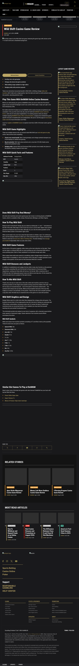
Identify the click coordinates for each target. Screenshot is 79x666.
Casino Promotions (39, 75)
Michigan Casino (32, 604)
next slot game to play (43, 132)
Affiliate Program (32, 620)
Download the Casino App (58, 10)
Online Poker (8, 612)
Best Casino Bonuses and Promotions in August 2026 (30, 532)
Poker (44, 5)
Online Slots (7, 608)
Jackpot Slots (8, 610)
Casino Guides (11, 525)
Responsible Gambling (9, 587)
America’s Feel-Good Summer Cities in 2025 (66, 531)
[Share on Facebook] (17, 448)
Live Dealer (7, 606)
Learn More (25, 19)
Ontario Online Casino (9, 614)
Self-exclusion (55, 620)
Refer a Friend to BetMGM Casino (59, 610)
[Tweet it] (7, 448)
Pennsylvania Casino (33, 610)
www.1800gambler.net (34, 634)
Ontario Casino (32, 608)
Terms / (66, 630)
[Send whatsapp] (37, 448)
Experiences (45, 10)
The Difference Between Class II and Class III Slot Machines (48, 532)
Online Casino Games (9, 604)
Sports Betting (9, 568)
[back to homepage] (13, 4)
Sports (51, 5)
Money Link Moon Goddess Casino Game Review (39, 492)
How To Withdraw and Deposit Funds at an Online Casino (13, 533)
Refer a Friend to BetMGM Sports (59, 612)
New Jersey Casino (33, 606)
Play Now (40, 19)
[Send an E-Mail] (27, 448)
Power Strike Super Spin (11, 395)
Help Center (8, 591)
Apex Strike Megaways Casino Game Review (15, 492)
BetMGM (6, 33)
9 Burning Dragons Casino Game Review (63, 492)
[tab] (8, 20)
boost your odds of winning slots (23, 238)
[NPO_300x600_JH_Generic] (67, 45)
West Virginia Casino (33, 612)
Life (62, 525)
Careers (30, 621)
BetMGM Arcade (24, 10)
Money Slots (6, 10)
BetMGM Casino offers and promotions (23, 115)
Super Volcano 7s (10, 398)
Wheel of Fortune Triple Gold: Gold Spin (16, 401)
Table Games (15, 10)
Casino (36, 5)
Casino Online (8, 571)
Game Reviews (8, 25)
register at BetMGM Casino (15, 123)
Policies (71, 630)
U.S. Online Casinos (35, 10)
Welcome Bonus (15, 75)
